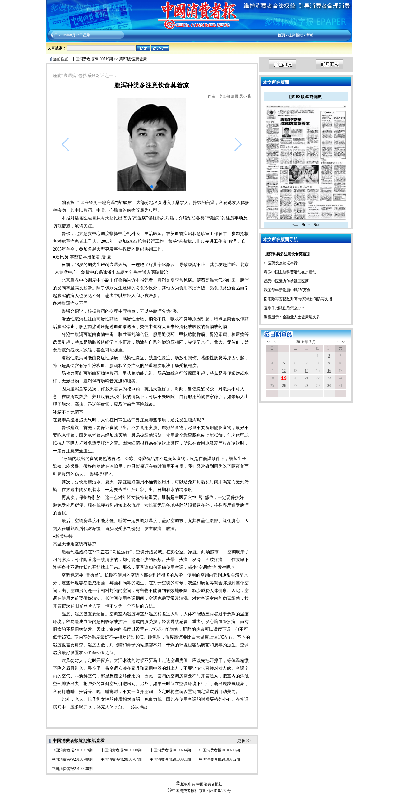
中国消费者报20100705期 (170, 759)
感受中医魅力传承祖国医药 (286, 281)
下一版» (312, 224)
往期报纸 (295, 35)
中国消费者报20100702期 (219, 759)
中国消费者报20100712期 (219, 750)
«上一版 (298, 224)
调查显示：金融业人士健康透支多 (292, 317)
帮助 (310, 35)
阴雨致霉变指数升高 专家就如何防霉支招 (298, 299)
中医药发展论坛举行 (281, 263)
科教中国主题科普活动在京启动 (290, 272)
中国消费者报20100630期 (72, 769)
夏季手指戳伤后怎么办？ (284, 308)
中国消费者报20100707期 (121, 759)
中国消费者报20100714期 (170, 750)
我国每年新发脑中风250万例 (287, 290)
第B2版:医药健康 (133, 59)
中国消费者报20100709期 (72, 759)
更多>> (244, 740)
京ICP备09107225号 (215, 791)
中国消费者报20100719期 (92, 59)
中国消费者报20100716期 (121, 750)
